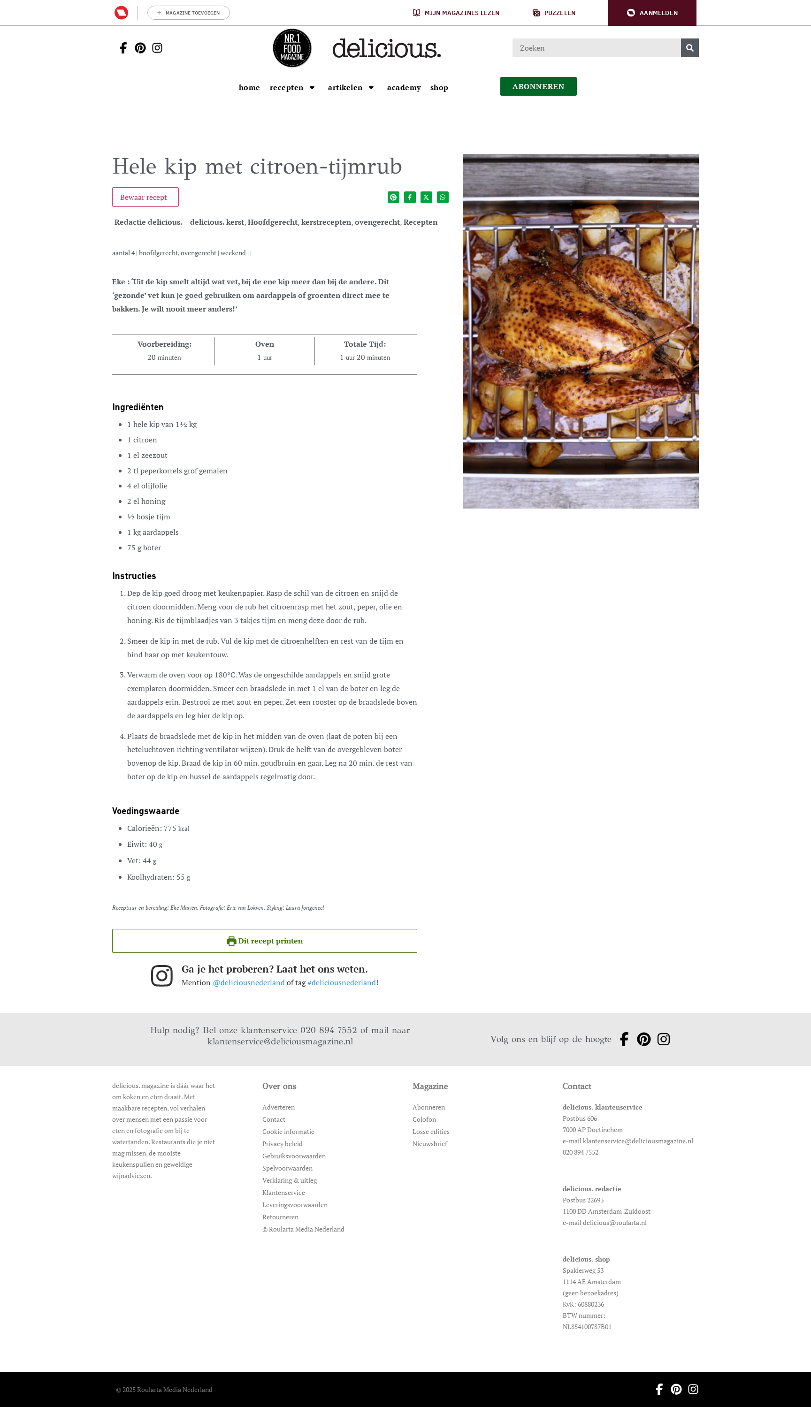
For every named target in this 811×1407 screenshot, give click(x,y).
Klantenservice (283, 1192)
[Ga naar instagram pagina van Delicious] (154, 47)
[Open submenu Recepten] (312, 87)
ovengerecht (377, 222)
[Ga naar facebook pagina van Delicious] (120, 47)
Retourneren (280, 1216)
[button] (652, 13)
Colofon (424, 1119)
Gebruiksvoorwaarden (294, 1155)
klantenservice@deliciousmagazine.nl (280, 1041)
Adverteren (278, 1107)
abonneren (539, 86)
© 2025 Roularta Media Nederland (164, 1389)
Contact (273, 1119)
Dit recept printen (270, 940)
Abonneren (429, 1107)
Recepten (420, 222)
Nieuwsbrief (430, 1143)
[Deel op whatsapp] (443, 197)
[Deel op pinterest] (393, 197)
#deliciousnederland (341, 982)
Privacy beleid (282, 1143)
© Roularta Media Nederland (303, 1228)
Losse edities (431, 1131)
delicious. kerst (217, 222)
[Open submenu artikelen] (371, 87)
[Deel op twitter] (426, 197)
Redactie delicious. (149, 222)
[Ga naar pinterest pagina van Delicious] (137, 47)
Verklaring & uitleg (289, 1180)
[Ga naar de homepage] (292, 48)
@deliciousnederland (249, 982)
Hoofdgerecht (273, 222)
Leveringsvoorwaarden (295, 1204)
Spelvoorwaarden (287, 1168)
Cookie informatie (288, 1131)
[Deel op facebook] (410, 197)
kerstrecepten (326, 222)
